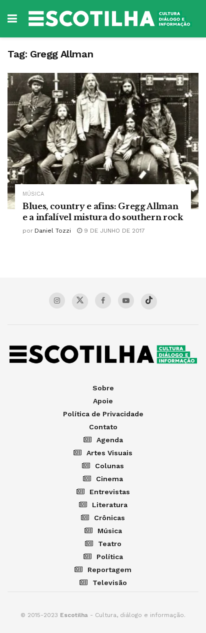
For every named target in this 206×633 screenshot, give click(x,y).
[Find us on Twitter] (80, 302)
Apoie (103, 401)
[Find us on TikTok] (149, 302)
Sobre (103, 388)
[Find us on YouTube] (126, 301)
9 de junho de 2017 (113, 230)
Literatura (110, 505)
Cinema (109, 479)
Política (109, 557)
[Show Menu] (12, 18)
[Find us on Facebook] (103, 301)
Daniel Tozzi (52, 230)
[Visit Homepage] (110, 18)
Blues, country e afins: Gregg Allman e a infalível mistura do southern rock (102, 211)
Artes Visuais (109, 453)
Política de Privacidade (103, 414)
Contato (103, 427)
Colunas (109, 466)
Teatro (110, 544)
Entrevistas (110, 492)
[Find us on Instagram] (57, 301)
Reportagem (110, 570)
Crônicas (109, 518)
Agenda (109, 440)
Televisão (109, 583)
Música (33, 194)
